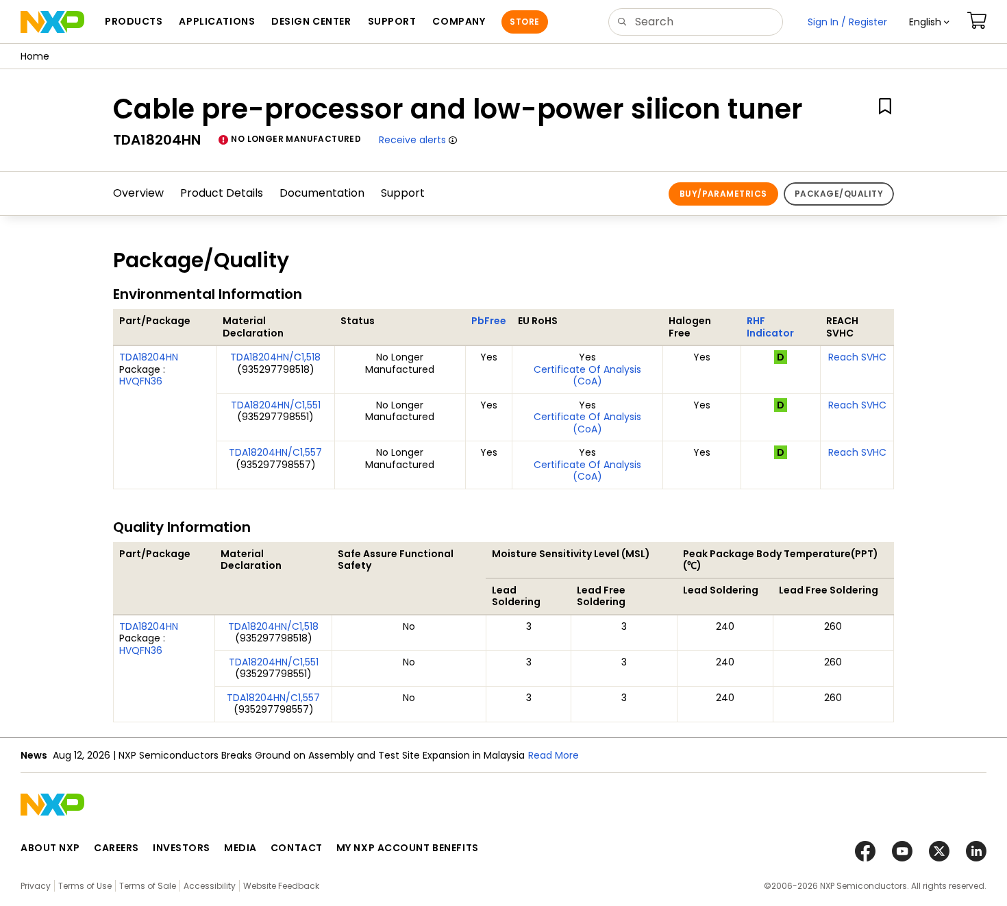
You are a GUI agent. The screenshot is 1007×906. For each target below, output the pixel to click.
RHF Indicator (770, 327)
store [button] (524, 21)
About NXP (50, 848)
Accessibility (210, 886)
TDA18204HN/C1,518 (275, 357)
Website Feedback (281, 886)
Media (240, 848)
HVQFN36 (140, 381)
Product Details (221, 193)
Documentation (321, 193)
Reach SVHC (857, 357)
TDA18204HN (148, 357)
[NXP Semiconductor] (52, 22)
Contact (297, 848)
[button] (929, 21)
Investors (181, 848)
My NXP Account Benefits (407, 848)
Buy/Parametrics (723, 193)
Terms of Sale (147, 886)
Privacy (36, 886)
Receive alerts (412, 140)
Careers (116, 848)
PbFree (488, 321)
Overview (138, 193)
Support (403, 193)
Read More (553, 755)
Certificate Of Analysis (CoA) (587, 376)
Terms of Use (85, 886)
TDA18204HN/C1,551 (276, 405)
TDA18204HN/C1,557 (275, 452)
